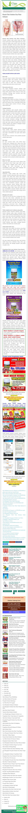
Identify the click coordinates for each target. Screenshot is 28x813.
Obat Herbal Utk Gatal (14, 674)
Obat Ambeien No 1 (7, 725)
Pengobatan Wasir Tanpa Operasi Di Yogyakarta (13, 716)
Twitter (5, 544)
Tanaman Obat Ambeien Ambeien (16, 667)
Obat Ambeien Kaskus (14, 565)
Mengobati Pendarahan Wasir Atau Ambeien (12, 769)
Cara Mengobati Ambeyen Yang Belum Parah (12, 754)
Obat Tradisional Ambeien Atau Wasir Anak (12, 493)
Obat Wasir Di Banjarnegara (9, 787)
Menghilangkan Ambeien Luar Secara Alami (12, 777)
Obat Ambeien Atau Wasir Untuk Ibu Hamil (12, 789)
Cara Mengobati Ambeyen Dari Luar (10, 513)
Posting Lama (21, 591)
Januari (6, 803)
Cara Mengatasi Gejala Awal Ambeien (11, 525)
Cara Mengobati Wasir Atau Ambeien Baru (12, 765)
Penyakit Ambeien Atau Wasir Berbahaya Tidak (13, 748)
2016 (5, 691)
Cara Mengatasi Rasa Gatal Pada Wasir (11, 501)
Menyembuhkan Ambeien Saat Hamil (11, 791)
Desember (6, 693)
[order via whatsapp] (21, 811)
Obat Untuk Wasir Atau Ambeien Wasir (11, 795)
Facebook (18, 541)
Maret (5, 799)
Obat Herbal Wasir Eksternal (9, 536)
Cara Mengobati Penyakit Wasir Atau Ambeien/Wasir (14, 759)
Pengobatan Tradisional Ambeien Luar (11, 519)
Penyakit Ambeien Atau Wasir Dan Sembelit (12, 775)
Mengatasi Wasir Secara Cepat (9, 779)
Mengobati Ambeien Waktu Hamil (10, 740)
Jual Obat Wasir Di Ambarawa (9, 757)
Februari (6, 801)
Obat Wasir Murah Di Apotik (9, 710)
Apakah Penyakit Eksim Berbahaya (17, 649)
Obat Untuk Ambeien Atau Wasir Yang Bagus (12, 731)
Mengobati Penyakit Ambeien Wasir (10, 534)
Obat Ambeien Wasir (7, 729)
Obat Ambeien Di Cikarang (8, 793)
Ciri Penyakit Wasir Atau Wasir (9, 781)
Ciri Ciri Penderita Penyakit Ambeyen (11, 533)
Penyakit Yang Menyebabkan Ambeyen (11, 771)
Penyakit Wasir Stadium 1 (8, 783)
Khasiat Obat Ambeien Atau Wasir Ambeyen (12, 737)
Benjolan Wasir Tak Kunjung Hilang (17, 642)
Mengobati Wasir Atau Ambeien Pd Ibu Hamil (12, 756)
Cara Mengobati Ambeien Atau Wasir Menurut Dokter (14, 742)
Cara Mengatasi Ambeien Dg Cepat (10, 785)
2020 (5, 683)
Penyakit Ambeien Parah (8, 767)
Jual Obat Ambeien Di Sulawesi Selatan (11, 738)
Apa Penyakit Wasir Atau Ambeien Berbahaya (15, 549)
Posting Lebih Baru (7, 591)
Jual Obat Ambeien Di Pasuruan (9, 699)
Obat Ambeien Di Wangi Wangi (9, 746)
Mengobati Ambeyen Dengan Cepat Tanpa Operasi (13, 763)
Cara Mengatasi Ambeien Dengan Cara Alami (12, 744)
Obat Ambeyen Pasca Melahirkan (10, 697)
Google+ (12, 541)
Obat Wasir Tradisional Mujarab (9, 761)
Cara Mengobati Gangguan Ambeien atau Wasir (13, 518)
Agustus (6, 797)
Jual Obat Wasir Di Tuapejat (9, 702)
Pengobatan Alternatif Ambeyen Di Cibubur (12, 727)
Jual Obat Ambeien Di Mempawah (14, 574)
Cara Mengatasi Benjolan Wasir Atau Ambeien (12, 733)
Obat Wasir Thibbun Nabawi (9, 735)
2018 (5, 687)
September (6, 695)
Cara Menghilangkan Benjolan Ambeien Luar (12, 714)
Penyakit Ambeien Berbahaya (9, 700)
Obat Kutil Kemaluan (14, 624)
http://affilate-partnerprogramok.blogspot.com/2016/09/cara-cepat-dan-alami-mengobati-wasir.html (14, 510)
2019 (5, 685)
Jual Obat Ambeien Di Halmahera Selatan (14, 583)
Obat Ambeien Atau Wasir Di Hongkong (11, 723)
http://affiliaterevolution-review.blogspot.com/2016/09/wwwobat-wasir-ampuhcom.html (12, 522)
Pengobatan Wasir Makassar (9, 773)
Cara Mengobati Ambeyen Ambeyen (10, 704)
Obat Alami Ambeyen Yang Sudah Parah (11, 718)
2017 (5, 689)
